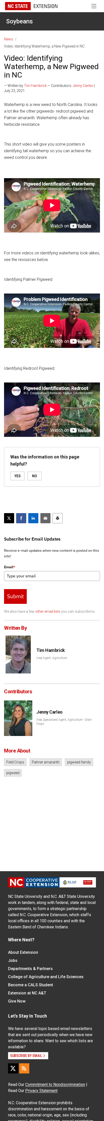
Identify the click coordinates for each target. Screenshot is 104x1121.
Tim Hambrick (35, 86)
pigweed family (79, 762)
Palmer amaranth (46, 762)
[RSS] (24, 1068)
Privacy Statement (41, 1090)
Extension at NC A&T (27, 993)
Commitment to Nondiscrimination (55, 1084)
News (8, 39)
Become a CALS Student (30, 984)
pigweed (12, 773)
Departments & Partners (30, 968)
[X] (13, 1068)
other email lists (47, 611)
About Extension (23, 952)
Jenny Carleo (83, 86)
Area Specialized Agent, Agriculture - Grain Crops (64, 722)
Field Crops (15, 762)
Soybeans (19, 21)
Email (9, 567)
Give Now (16, 1001)
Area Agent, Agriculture (51, 658)
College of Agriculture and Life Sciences (46, 976)
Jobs (12, 960)
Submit (15, 596)
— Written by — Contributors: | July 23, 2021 (49, 88)
